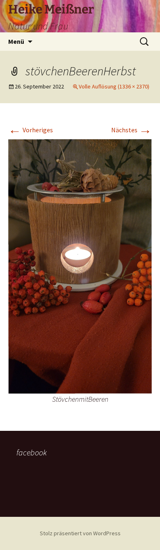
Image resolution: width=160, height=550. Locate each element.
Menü (16, 41)
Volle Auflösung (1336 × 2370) (114, 86)
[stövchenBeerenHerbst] (80, 265)
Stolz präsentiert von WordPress (80, 533)
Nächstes (131, 130)
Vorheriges (30, 130)
